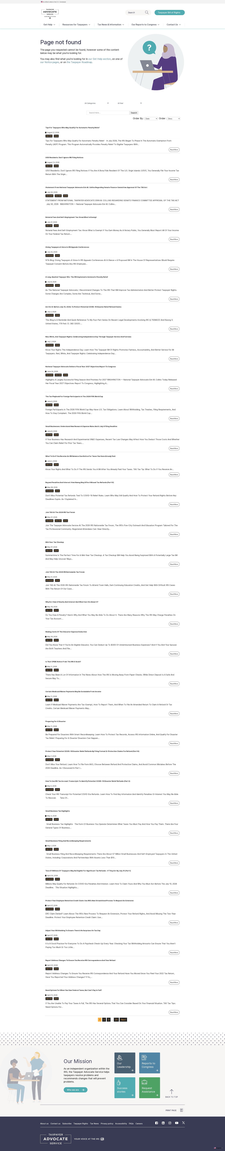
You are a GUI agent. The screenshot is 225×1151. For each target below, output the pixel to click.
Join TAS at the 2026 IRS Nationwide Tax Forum (65, 572)
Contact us (55, 1123)
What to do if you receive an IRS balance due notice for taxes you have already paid (80, 456)
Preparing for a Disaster (55, 721)
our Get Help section (99, 59)
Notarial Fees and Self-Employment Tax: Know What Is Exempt (71, 217)
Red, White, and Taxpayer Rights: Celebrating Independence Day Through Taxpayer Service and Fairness (88, 337)
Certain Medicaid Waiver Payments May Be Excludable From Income (73, 692)
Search (131, 12)
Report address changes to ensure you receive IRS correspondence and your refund (80, 960)
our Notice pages (49, 62)
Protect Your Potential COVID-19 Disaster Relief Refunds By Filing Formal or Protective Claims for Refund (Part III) (92, 751)
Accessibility (121, 1123)
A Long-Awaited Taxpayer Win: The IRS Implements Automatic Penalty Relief (76, 277)
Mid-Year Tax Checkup (54, 542)
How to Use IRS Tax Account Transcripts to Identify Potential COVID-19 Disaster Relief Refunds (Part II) (87, 781)
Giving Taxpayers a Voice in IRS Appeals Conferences (67, 247)
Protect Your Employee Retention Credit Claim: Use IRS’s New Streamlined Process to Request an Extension (89, 901)
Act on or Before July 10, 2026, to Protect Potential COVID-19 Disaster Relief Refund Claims (83, 307)
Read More (174, 150)
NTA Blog (49, 255)
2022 (56, 610)
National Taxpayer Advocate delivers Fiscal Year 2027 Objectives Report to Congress (80, 367)
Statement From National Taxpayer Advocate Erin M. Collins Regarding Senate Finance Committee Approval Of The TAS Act (96, 187)
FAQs (131, 1123)
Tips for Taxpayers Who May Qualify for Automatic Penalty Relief (72, 128)
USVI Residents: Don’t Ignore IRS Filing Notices (64, 157)
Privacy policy (107, 1123)
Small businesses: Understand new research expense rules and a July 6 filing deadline (81, 426)
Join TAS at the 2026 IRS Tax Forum (60, 512)
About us (44, 1123)
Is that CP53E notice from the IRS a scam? (63, 662)
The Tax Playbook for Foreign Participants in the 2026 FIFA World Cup (74, 396)
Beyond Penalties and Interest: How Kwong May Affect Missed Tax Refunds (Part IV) (79, 482)
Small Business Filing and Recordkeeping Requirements (68, 841)
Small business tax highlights (57, 811)
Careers (139, 1123)
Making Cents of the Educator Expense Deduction (66, 632)
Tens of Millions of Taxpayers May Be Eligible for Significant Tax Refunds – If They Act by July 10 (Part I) (88, 871)
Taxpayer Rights (80, 1123)
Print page (171, 1110)
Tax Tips (49, 136)
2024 (56, 464)
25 (116, 1019)
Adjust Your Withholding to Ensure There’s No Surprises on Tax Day (72, 930)
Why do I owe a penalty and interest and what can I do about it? (71, 602)
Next (123, 1019)
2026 (56, 136)
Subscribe (66, 1123)
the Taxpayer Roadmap (79, 62)
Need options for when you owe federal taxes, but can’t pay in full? (73, 990)
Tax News (49, 196)
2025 (56, 998)
